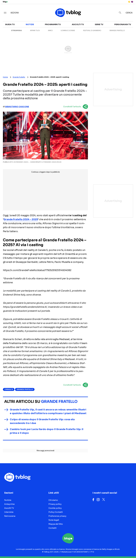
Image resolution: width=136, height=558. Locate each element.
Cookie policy (55, 508)
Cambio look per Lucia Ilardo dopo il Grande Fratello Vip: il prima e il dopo (46, 431)
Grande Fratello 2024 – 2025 (21, 219)
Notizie (30, 24)
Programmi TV (53, 24)
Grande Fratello (117, 30)
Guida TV (10, 24)
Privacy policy (54, 504)
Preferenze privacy (57, 516)
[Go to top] (116, 549)
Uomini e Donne (68, 30)
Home (5, 77)
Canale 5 (9, 389)
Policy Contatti (55, 512)
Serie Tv (99, 24)
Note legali (53, 520)
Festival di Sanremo (92, 30)
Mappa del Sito (55, 524)
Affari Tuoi (35, 30)
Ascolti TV (78, 24)
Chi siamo (53, 500)
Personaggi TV (122, 24)
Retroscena (9, 516)
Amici (50, 30)
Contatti (52, 528)
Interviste (8, 512)
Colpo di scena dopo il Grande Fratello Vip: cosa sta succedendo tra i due (42, 421)
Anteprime (9, 504)
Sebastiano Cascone (17, 106)
